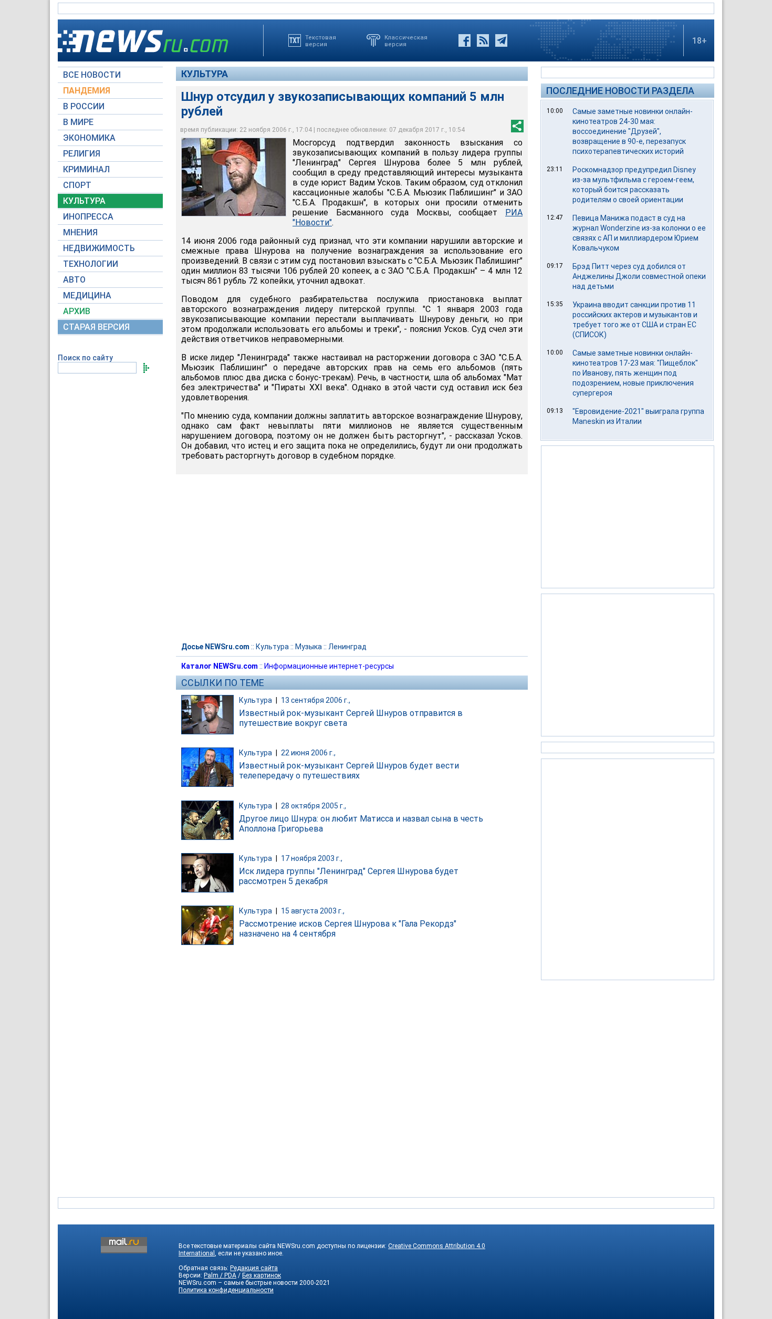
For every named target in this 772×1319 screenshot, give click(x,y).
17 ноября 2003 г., (311, 858)
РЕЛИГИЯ (81, 154)
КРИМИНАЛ (86, 169)
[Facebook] (464, 40)
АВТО (74, 280)
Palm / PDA (220, 1275)
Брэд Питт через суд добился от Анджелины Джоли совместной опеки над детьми (639, 276)
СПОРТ (77, 185)
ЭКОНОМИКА (89, 138)
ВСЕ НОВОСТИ (92, 75)
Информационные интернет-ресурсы (329, 666)
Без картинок (261, 1275)
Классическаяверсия (405, 40)
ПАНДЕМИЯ (86, 91)
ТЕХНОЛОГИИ (90, 264)
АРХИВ (76, 311)
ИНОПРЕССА (88, 217)
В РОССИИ (84, 106)
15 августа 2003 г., (313, 911)
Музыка (308, 646)
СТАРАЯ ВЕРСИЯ (96, 327)
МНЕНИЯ (80, 232)
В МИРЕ (78, 122)
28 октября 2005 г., (313, 806)
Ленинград (347, 646)
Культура (204, 73)
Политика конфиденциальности (226, 1290)
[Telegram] (501, 40)
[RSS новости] (483, 40)
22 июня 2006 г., (308, 753)
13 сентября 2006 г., (315, 700)
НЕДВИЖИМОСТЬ (99, 248)
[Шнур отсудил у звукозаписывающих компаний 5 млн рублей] (233, 177)
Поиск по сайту (85, 358)
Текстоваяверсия (320, 40)
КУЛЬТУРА (84, 201)
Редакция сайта (254, 1268)
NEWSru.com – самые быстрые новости (238, 1282)
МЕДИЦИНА (87, 295)
